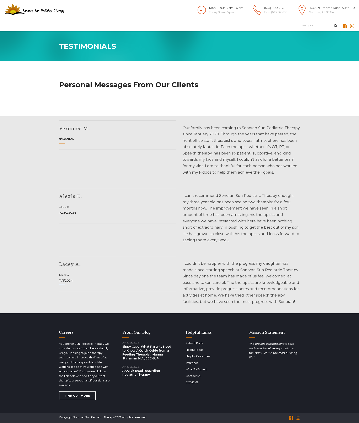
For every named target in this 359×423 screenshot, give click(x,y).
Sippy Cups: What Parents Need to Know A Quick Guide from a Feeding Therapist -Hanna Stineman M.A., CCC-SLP (146, 352)
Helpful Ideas (194, 349)
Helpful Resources (198, 356)
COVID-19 (192, 382)
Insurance (192, 362)
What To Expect (196, 369)
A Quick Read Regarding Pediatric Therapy (141, 372)
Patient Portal (195, 343)
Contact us (193, 376)
